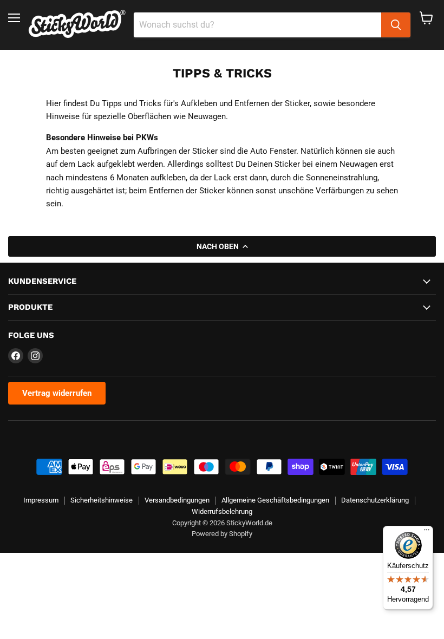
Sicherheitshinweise (101, 500)
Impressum (40, 500)
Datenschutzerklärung (375, 500)
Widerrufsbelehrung (222, 511)
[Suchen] (395, 24)
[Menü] (426, 532)
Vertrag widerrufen (57, 393)
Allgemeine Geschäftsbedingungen (275, 500)
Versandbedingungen (177, 500)
